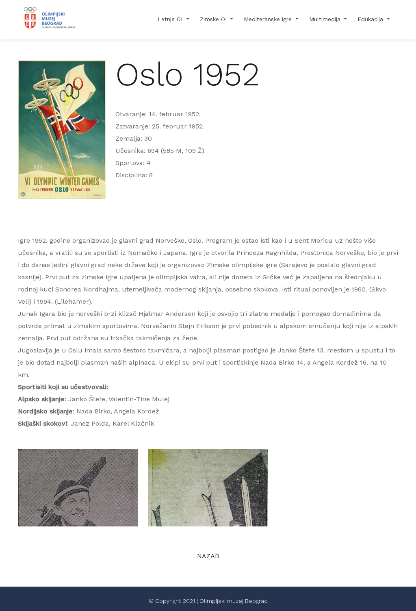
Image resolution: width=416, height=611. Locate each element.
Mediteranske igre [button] (269, 19)
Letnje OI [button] (171, 19)
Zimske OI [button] (214, 19)
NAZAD (208, 556)
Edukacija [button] (371, 19)
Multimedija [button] (325, 19)
